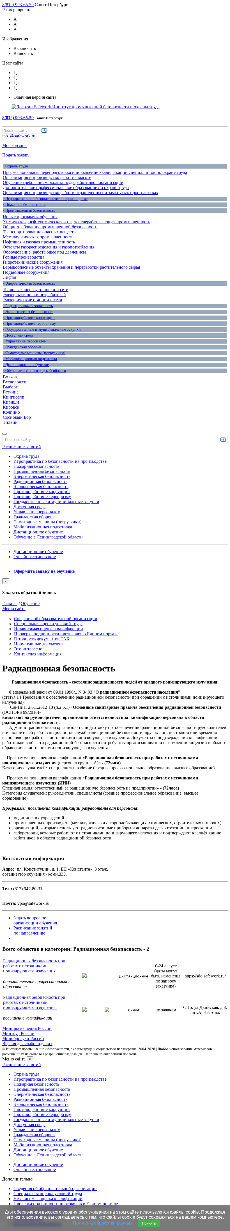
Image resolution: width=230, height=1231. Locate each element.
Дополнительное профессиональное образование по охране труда (66, 187)
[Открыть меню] (4, 434)
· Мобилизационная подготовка (30, 359)
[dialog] (115, 586)
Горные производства (23, 257)
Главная (9, 603)
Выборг (10, 387)
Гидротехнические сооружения (33, 262)
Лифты (9, 277)
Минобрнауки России (23, 1038)
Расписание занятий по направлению (32, 930)
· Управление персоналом (25, 341)
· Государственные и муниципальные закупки (42, 329)
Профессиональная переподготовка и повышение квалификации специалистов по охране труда (95, 172)
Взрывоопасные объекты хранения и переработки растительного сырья (71, 267)
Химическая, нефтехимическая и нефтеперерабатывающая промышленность (76, 221)
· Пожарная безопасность (24, 205)
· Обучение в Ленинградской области (34, 371)
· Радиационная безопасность (28, 306)
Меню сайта (14, 608)
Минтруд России (18, 1033)
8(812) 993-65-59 (18, 4)
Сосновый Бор (17, 417)
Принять (149, 1223)
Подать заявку (15, 155)
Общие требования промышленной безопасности (50, 226)
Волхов (10, 376)
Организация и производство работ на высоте (47, 177)
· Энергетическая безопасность (29, 283)
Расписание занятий (21, 446)
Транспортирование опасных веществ (39, 231)
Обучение (30, 603)
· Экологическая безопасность (28, 312)
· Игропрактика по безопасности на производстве (45, 199)
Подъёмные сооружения (26, 272)
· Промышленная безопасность (29, 210)
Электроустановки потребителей (34, 294)
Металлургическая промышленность (38, 236)
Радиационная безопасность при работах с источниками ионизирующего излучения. (34, 965)
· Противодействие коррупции (29, 318)
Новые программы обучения (30, 216)
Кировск (11, 407)
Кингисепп (13, 397)
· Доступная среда (18, 335)
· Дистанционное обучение (26, 365)
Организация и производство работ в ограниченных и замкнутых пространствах (80, 192)
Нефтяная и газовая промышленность (39, 242)
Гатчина (11, 392)
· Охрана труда (15, 166)
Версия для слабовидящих (27, 1043)
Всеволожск (14, 381)
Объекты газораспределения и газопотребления (48, 247)
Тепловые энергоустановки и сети (35, 289)
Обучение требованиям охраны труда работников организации (63, 182)
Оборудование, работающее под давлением (44, 252)
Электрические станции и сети (32, 299)
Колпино (11, 412)
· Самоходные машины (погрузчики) (34, 353)
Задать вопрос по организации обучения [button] (35, 920)
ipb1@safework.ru (18, 136)
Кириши (11, 402)
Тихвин (10, 422)
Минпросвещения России (27, 1028)
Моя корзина (14, 145)
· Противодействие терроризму (29, 323)
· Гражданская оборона (22, 347)
